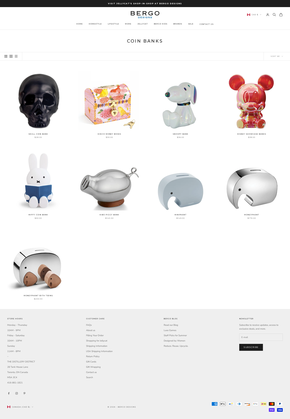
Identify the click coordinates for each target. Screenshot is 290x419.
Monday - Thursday (17, 325)
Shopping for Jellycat (96, 340)
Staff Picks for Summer (175, 335)
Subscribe (251, 347)
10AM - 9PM (14, 330)
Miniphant (181, 215)
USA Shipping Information (99, 351)
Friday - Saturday (16, 335)
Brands (177, 24)
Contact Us (206, 24)
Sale (191, 24)
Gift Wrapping (93, 366)
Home (79, 24)
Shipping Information (96, 345)
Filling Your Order (95, 335)
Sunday (11, 345)
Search (89, 377)
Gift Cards (91, 361)
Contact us (91, 372)
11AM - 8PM (14, 351)
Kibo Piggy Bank (109, 215)
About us (90, 330)
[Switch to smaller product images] (11, 56)
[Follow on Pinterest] (24, 393)
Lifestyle (113, 24)
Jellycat (142, 24)
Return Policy (93, 356)
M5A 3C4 (12, 377)
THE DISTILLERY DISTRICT (21, 361)
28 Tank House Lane (17, 366)
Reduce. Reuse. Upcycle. (176, 345)
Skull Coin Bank (38, 134)
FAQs (89, 325)
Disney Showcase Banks (251, 134)
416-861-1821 (15, 382)
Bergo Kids (160, 24)
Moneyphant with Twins (38, 296)
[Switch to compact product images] (16, 56)
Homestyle (95, 24)
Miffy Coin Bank (38, 215)
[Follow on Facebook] (8, 393)
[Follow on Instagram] (16, 393)
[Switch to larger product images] (6, 56)
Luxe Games (170, 330)
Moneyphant (251, 215)
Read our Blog (171, 325)
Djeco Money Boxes (109, 134)
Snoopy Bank (180, 134)
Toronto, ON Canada (17, 372)
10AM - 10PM (14, 340)
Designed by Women (174, 340)
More (128, 24)
